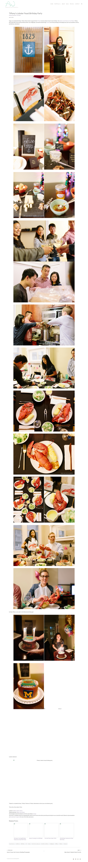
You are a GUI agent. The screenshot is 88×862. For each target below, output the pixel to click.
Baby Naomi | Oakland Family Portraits (72, 851)
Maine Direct (17, 810)
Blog (67, 3)
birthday (22, 843)
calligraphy (52, 843)
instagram (17, 816)
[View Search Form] (82, 4)
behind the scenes (17, 15)
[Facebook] (76, 859)
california (18, 843)
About (63, 3)
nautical (65, 843)
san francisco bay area (36, 843)
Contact (77, 3)
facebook (12, 816)
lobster (61, 843)
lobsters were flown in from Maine (66, 20)
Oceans (47, 22)
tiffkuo (56, 843)
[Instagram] (73, 859)
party (29, 843)
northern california (44, 843)
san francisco (11, 843)
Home (51, 3)
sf (26, 843)
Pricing (72, 3)
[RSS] (80, 859)
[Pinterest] (78, 859)
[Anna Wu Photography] (11, 4)
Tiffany (39, 20)
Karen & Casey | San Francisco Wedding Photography (18, 851)
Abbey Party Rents (21, 812)
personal (11, 15)
